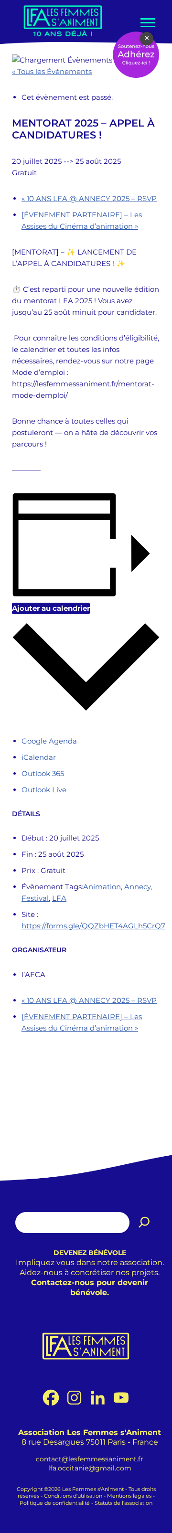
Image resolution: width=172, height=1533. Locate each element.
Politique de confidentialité (55, 1503)
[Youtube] (121, 1397)
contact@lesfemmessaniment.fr (89, 1459)
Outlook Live (44, 789)
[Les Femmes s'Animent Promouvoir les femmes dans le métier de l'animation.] (63, 20)
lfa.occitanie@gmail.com (89, 1468)
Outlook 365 (43, 773)
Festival (35, 898)
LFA (59, 898)
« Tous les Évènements (52, 71)
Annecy (137, 886)
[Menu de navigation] (146, 23)
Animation (102, 886)
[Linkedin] (97, 1397)
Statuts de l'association (123, 1503)
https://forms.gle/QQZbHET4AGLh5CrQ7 (93, 925)
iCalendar (39, 757)
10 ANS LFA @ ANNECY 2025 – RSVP (89, 198)
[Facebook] (51, 1397)
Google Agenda (49, 740)
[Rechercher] (144, 1222)
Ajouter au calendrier (51, 608)
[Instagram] (74, 1397)
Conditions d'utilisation (73, 1496)
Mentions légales (129, 1496)
